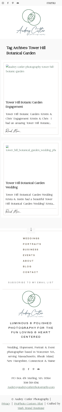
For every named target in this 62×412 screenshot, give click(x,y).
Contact (30, 272)
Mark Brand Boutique (31, 408)
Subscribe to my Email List (31, 282)
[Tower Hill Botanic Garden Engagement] (31, 81)
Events (29, 255)
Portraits (32, 244)
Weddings (31, 238)
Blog (27, 266)
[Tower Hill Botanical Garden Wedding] (31, 162)
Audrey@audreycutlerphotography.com (31, 387)
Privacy (6, 403)
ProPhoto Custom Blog (28, 403)
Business (31, 249)
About (28, 261)
